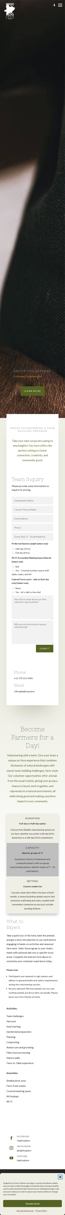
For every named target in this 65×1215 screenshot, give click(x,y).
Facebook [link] (23, 1136)
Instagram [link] (24, 1146)
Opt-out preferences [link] (25, 1210)
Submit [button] (44, 648)
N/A (17, 566)
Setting (32, 881)
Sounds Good (32, 1203)
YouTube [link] (22, 1156)
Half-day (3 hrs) (22, 548)
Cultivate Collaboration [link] (27, 376)
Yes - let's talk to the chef (28, 592)
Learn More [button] (32, 391)
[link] (10, 11)
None (18, 588)
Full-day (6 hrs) (22, 552)
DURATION (32, 818)
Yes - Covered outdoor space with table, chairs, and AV (30, 572)
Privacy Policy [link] (41, 1210)
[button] (60, 1177)
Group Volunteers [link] (32, 371)
